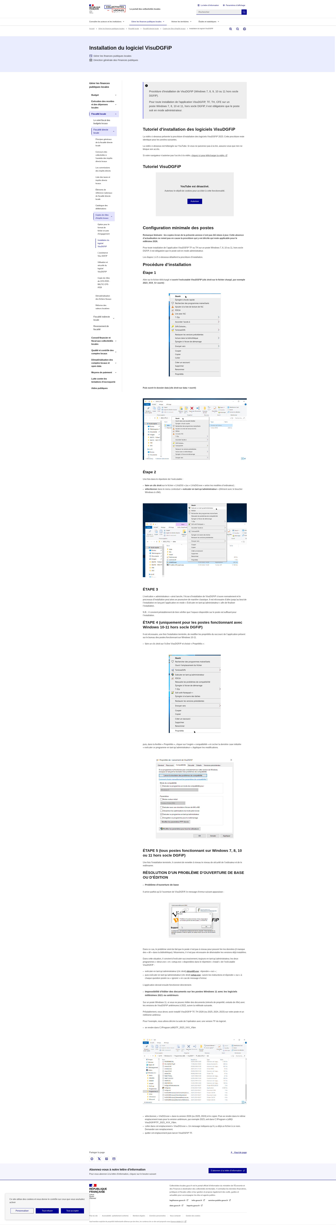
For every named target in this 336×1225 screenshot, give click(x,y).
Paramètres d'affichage (235, 5)
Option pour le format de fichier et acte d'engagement (104, 229)
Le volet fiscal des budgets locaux (101, 122)
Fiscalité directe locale (151, 29)
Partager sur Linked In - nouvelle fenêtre (106, 1158)
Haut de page (240, 1152)
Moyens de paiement (101, 372)
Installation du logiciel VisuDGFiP (103, 243)
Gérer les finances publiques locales (146, 21)
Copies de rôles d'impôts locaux (174, 29)
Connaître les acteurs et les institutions (105, 21)
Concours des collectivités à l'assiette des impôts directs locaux (104, 156)
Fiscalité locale (133, 29)
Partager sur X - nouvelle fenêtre (99, 1158)
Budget (95, 95)
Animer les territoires (180, 21)
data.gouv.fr (175, 1206)
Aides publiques (99, 388)
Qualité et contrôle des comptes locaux (102, 352)
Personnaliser (22, 1211)
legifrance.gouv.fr (178, 1200)
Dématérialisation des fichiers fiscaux (103, 297)
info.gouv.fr (197, 1200)
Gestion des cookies (193, 1216)
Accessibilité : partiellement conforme (115, 1216)
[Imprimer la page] (244, 29)
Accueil (91, 29)
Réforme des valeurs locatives (102, 306)
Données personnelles (157, 1216)
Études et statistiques (207, 21)
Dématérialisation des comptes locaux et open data (102, 363)
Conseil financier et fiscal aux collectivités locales (102, 341)
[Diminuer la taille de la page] (237, 29)
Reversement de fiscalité (101, 327)
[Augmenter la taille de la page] (230, 29)
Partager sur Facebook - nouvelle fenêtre (91, 1158)
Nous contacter (175, 1216)
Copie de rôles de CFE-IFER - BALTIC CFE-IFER (104, 282)
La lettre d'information (210, 5)
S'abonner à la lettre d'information (226, 1170)
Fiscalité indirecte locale (101, 318)
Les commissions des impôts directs (103, 169)
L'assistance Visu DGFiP (103, 254)
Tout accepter (72, 1211)
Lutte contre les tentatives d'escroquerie (103, 380)
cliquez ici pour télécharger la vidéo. (208, 155)
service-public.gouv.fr (218, 1200)
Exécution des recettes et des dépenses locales (102, 104)
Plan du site (93, 1216)
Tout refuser (47, 1211)
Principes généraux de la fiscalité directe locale (104, 142)
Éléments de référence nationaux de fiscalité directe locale (104, 194)
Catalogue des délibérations (102, 207)
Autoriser (195, 201)
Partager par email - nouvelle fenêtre (114, 1158)
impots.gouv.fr (193, 1206)
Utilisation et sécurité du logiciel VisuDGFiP (103, 267)
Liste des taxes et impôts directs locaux (103, 180)
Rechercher (244, 12)
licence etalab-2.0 (177, 1222)
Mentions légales (139, 1216)
